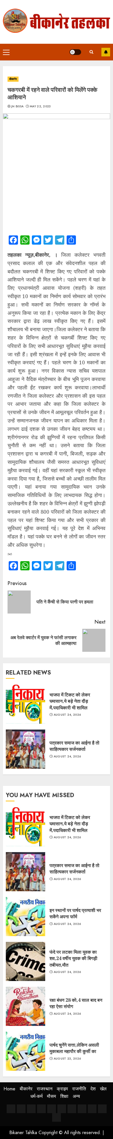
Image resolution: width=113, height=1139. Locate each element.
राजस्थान (44, 1088)
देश (93, 1088)
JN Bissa (17, 106)
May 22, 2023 (40, 106)
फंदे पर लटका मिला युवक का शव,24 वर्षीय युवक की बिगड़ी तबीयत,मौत (73, 958)
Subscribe (105, 52)
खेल (103, 1088)
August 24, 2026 (67, 715)
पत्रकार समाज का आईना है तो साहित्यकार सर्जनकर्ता (74, 746)
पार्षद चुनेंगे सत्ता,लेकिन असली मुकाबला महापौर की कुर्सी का (74, 1048)
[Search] (91, 52)
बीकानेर (13, 79)
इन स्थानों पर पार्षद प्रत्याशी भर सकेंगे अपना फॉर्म (75, 913)
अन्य (76, 1096)
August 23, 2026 (67, 1059)
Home (9, 1088)
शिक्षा (64, 1096)
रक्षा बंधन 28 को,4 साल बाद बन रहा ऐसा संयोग (76, 1003)
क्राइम (62, 1088)
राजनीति (79, 1088)
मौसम (51, 1096)
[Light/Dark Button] (75, 52)
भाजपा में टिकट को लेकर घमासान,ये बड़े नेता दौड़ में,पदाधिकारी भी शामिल (70, 701)
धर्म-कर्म (36, 1096)
